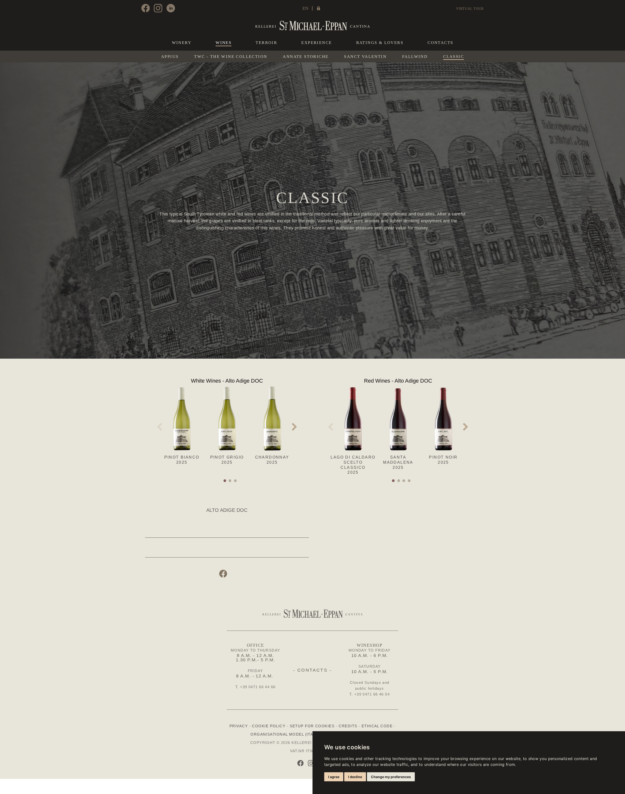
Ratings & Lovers (379, 43)
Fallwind (414, 56)
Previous (159, 427)
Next (294, 427)
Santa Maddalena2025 (398, 462)
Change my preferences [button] (391, 777)
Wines (223, 43)
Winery (181, 43)
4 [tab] (409, 480)
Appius (169, 56)
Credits (348, 726)
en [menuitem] (305, 8)
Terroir (266, 43)
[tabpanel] (181, 424)
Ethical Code (377, 726)
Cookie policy (268, 726)
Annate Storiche (305, 56)
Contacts (440, 43)
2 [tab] (230, 480)
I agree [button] (333, 777)
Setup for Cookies (312, 726)
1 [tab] (225, 480)
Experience (316, 43)
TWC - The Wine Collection (230, 56)
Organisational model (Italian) (287, 734)
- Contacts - (312, 670)
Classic (453, 56)
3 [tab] (235, 480)
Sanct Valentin (365, 56)
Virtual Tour (470, 9)
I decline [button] (355, 777)
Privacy (238, 726)
